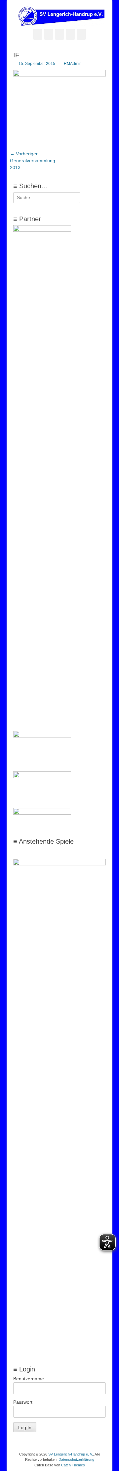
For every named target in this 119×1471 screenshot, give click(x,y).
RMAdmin (73, 63)
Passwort (22, 1402)
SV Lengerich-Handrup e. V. (70, 1454)
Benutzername (28, 1378)
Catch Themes (73, 1465)
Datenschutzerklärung (76, 1459)
